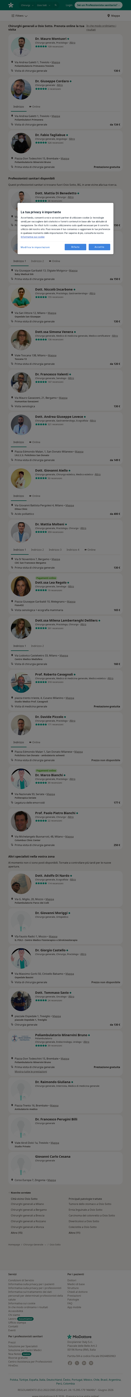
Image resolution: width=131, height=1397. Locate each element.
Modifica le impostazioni (35, 247)
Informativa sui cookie (33, 236)
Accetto (99, 247)
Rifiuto (75, 247)
